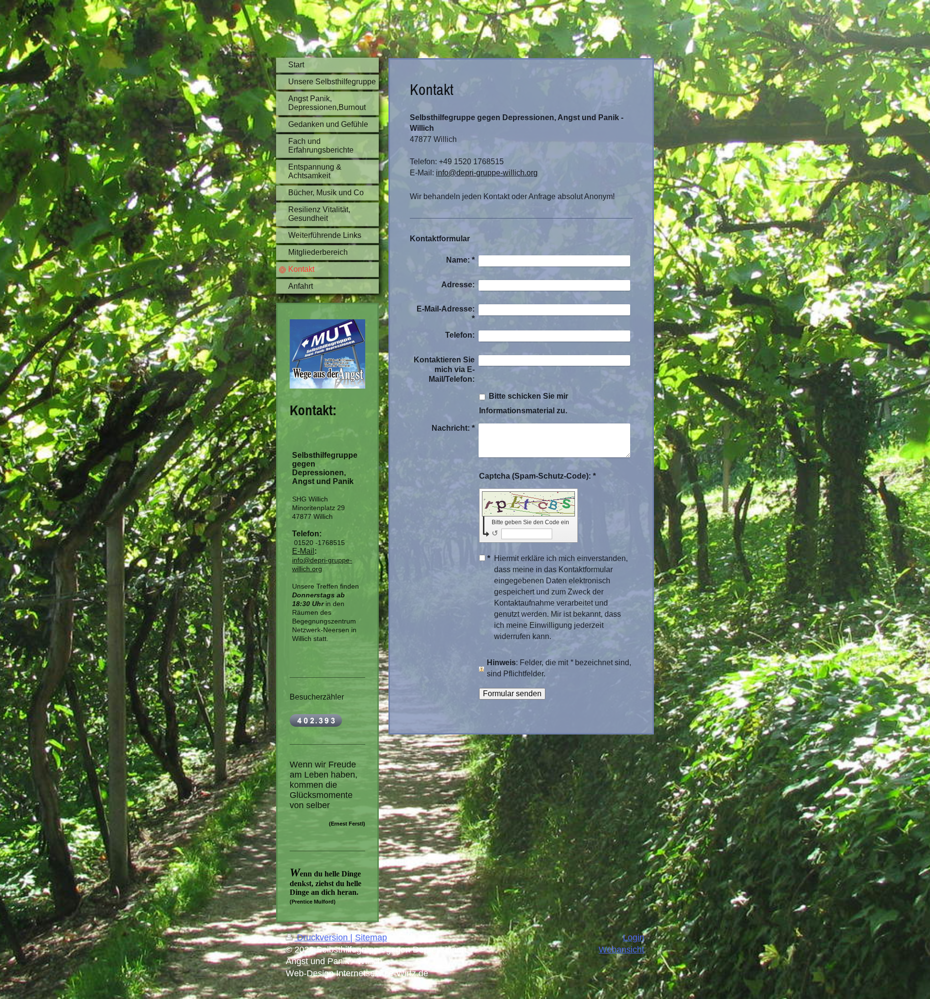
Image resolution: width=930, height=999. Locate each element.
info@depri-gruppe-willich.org (487, 173)
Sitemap (371, 937)
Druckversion (322, 937)
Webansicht (621, 949)
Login (633, 937)
